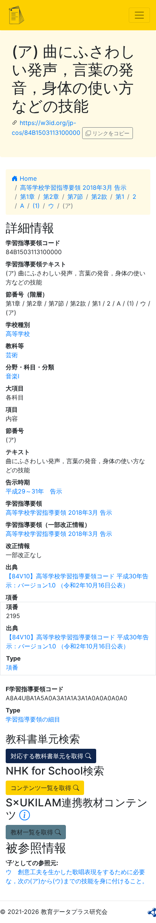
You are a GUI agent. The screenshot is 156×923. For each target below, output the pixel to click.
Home (27, 178)
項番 (12, 667)
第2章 (51, 196)
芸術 (12, 355)
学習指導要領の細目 (33, 719)
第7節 (75, 196)
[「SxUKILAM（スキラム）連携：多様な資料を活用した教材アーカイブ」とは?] (24, 815)
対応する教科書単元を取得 (48, 756)
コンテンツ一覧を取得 (42, 788)
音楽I (12, 376)
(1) (36, 205)
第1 (119, 196)
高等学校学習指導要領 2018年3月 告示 (73, 187)
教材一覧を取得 (33, 832)
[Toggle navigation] (139, 15)
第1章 (27, 196)
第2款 (99, 196)
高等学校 (18, 333)
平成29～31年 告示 (34, 491)
